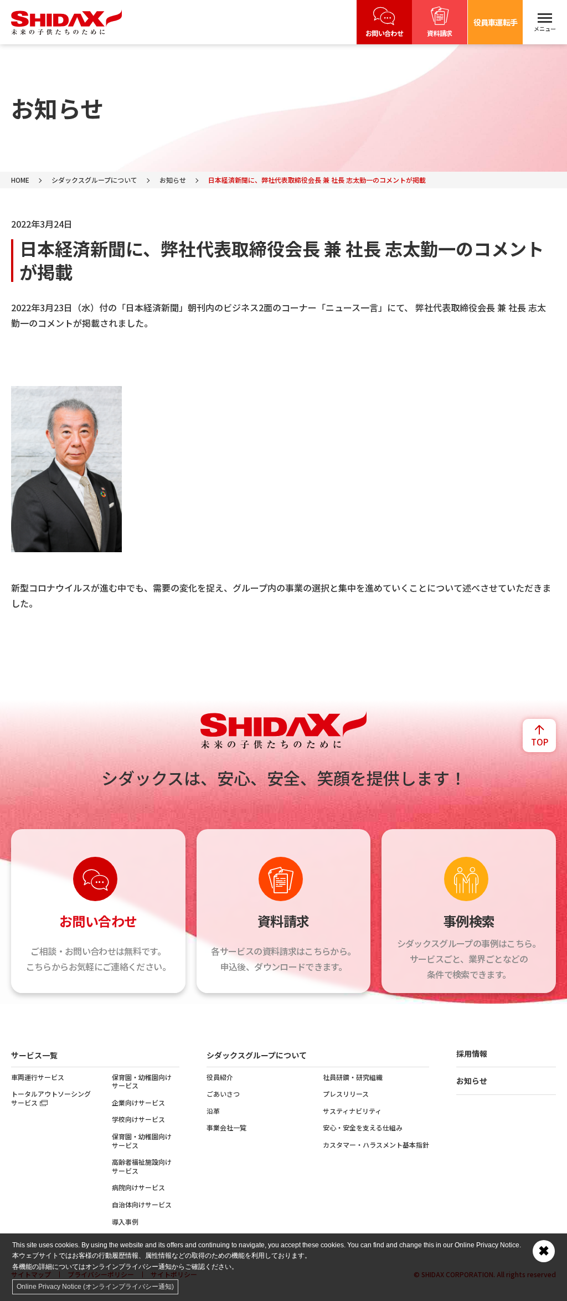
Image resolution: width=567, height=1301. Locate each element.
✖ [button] (543, 1250)
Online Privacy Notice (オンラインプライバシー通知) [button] (95, 1286)
